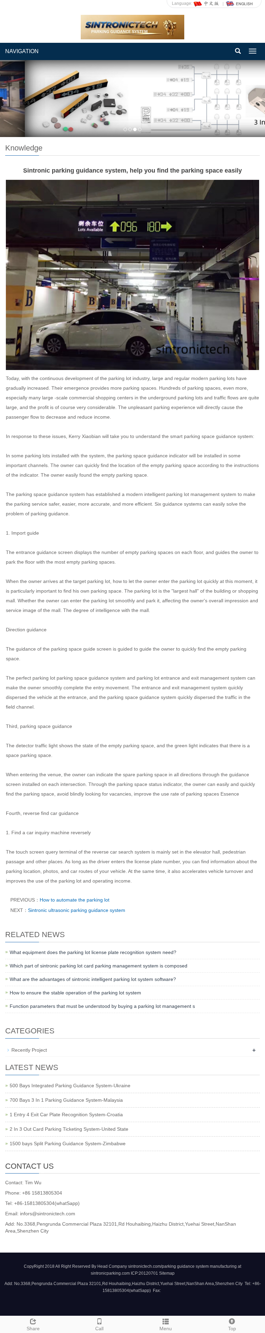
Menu (165, 1328)
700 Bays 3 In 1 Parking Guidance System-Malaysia (66, 1100)
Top (232, 1328)
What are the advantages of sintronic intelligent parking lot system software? (93, 979)
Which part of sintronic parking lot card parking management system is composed (98, 966)
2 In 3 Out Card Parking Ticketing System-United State (69, 1129)
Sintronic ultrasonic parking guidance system (76, 910)
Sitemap (167, 1273)
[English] (239, 3)
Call (99, 1328)
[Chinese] (206, 3)
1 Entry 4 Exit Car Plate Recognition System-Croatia (66, 1114)
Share (33, 1328)
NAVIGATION (22, 51)
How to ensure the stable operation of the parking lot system (75, 992)
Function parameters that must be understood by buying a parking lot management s (102, 1006)
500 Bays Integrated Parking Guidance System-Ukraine (70, 1085)
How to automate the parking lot (74, 900)
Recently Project (29, 1050)
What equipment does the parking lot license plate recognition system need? (93, 952)
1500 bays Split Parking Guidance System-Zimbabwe (68, 1143)
